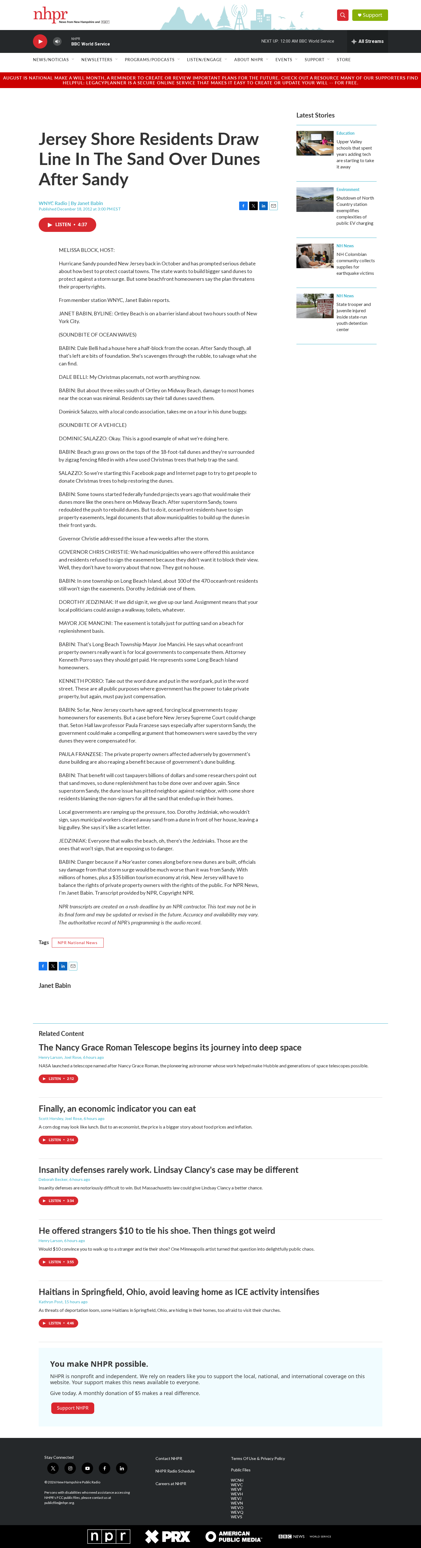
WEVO (237, 1507)
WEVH (237, 1494)
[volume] (57, 41)
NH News (345, 245)
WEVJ (236, 1498)
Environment (348, 189)
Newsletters (97, 59)
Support (372, 15)
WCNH (237, 1480)
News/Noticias (51, 59)
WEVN (237, 1503)
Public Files (241, 1470)
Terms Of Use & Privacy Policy (258, 1458)
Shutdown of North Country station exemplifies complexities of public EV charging (355, 210)
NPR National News (78, 942)
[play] (40, 41)
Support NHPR (72, 1408)
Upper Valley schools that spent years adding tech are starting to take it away (355, 154)
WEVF (236, 1489)
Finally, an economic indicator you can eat (117, 1108)
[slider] (66, 41)
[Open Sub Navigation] (73, 59)
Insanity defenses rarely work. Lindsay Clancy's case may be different (168, 1169)
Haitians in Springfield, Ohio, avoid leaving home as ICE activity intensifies (179, 1292)
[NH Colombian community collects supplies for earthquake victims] (315, 256)
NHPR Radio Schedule (175, 1471)
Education (346, 133)
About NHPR (248, 59)
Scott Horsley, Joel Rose (60, 1118)
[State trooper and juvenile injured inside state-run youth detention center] (315, 306)
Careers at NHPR (171, 1483)
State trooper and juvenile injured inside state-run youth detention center (354, 316)
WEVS (236, 1517)
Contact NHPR (169, 1458)
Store (344, 59)
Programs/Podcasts (150, 59)
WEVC (237, 1485)
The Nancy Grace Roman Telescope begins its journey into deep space (170, 1047)
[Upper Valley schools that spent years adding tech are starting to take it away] (315, 143)
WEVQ (237, 1512)
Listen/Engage (204, 59)
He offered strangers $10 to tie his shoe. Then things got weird (157, 1230)
